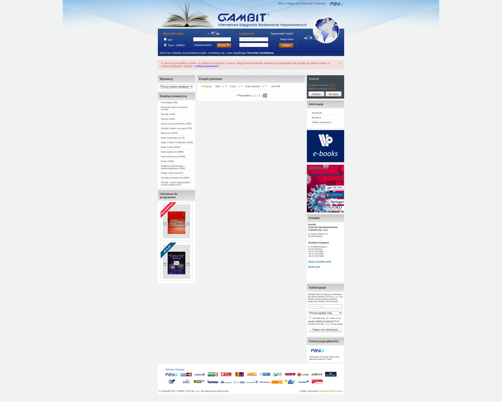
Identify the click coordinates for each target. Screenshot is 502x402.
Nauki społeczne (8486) (172, 152)
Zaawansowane (203, 44)
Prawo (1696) (167, 161)
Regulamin (317, 113)
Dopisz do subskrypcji (325, 329)
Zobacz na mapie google (319, 261)
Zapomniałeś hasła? (282, 33)
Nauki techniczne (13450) (173, 156)
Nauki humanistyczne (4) (173, 138)
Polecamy (307, 3)
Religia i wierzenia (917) (172, 173)
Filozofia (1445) (168, 114)
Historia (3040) (168, 119)
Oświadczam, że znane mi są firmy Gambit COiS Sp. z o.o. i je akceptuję (325, 321)
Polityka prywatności (321, 122)
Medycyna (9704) (169, 133)
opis (170, 39)
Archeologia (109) (169, 102)
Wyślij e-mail (314, 266)
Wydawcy (316, 117)
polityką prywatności (207, 66)
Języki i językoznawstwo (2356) (176, 123)
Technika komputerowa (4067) (175, 178)
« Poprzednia (243, 95)
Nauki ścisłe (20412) (170, 147)
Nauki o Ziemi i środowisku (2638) (177, 142)
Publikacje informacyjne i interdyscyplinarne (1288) (173, 167)
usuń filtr (275, 86)
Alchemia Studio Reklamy (331, 391)
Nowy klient (286, 39)
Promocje (320, 3)
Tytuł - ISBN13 (176, 45)
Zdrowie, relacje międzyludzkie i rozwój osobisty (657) (176, 183)
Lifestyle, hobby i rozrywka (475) (176, 128)
